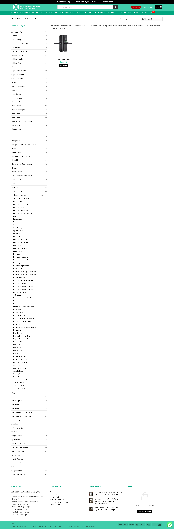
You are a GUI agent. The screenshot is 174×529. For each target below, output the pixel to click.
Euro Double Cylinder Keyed (23, 280)
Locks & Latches (85, 12)
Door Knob (15, 113)
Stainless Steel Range (52, 12)
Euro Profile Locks (19, 283)
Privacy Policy (55, 497)
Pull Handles (16, 409)
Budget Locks (18, 222)
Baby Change (16, 40)
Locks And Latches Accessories (24, 318)
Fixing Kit (14, 160)
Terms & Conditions (57, 500)
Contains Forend (18, 225)
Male (13, 393)
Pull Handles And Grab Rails (21, 416)
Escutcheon (15, 133)
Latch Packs (17, 309)
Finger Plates (16, 152)
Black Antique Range (69, 12)
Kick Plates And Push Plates (21, 176)
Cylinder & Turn (17, 79)
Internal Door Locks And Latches (24, 307)
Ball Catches (17, 201)
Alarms (14, 36)
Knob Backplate (17, 179)
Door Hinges (16, 106)
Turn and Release (19, 388)
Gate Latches (17, 295)
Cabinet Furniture (17, 55)
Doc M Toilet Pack (18, 86)
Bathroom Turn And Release (23, 213)
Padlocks (16, 345)
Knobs (13, 183)
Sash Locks (17, 365)
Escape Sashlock (19, 268)
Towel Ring (15, 455)
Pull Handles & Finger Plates (21, 412)
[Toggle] (46, 195)
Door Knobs (112, 12)
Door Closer (15, 90)
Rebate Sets (17, 350)
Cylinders (16, 233)
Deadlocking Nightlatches (22, 248)
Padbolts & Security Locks (22, 342)
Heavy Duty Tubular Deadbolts (23, 298)
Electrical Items (17, 129)
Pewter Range (16, 397)
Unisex (13, 467)
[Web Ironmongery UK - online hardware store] (26, 7)
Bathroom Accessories (19, 44)
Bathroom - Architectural (21, 204)
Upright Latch (16, 471)
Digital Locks (17, 251)
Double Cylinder (17, 125)
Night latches (17, 333)
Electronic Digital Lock (21, 266)
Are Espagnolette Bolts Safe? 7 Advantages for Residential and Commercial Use (106, 501)
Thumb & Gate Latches (21, 380)
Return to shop (145, 511)
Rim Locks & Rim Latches (22, 359)
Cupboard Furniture (18, 71)
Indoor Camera (17, 172)
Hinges (26, 12)
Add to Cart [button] (63, 65)
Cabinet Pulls (16, 63)
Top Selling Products (19, 451)
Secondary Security (20, 368)
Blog (12, 523)
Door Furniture (36, 12)
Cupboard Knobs (17, 75)
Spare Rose (15, 440)
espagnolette (16, 141)
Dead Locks (17, 245)
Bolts (15, 216)
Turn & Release (17, 459)
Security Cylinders (19, 374)
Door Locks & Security (20, 257)
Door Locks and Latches (21, 260)
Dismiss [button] (116, 2)
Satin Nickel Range (18, 428)
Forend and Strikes (19, 292)
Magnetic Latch (18, 324)
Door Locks (17, 254)
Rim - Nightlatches (19, 356)
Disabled (14, 82)
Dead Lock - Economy (20, 242)
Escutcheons (16, 137)
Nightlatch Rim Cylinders (21, 336)
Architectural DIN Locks (21, 198)
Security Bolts (18, 371)
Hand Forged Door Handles (21, 164)
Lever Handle (16, 187)
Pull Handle (15, 405)
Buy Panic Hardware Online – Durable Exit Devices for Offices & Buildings (108, 493)
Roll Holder (15, 420)
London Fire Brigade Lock (22, 321)
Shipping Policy (55, 505)
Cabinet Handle (17, 59)
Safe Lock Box (16, 424)
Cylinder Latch (18, 231)
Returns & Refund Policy (59, 502)
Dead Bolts (17, 236)
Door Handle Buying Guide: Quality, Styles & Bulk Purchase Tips (108, 509)
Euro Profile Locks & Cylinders (23, 286)
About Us (53, 492)
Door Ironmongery (18, 110)
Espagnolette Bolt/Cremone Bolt (23, 145)
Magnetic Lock (18, 330)
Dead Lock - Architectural (22, 239)
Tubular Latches (18, 383)
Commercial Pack (18, 67)
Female (14, 148)
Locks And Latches (18, 195)
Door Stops (17, 263)
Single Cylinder (16, 436)
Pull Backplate (16, 401)
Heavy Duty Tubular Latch (22, 301)
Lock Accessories (19, 312)
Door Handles (16, 12)
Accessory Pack (17, 32)
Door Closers (16, 94)
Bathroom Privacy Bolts (21, 210)
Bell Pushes (15, 47)
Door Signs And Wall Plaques (22, 121)
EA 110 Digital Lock (63, 60)
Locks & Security (125, 12)
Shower (14, 432)
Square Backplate (18, 443)
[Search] (115, 7)
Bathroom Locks (19, 207)
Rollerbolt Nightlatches (21, 362)
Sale (150, 12)
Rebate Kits (17, 348)
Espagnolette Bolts (141, 12)
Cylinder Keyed (18, 228)
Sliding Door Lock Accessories (23, 377)
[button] (158, 7)
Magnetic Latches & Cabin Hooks (24, 327)
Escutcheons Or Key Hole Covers (24, 272)
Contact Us (54, 494)
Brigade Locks (18, 219)
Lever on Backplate (18, 191)
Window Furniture (99, 12)
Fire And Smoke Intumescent (22, 156)
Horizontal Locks (19, 304)
